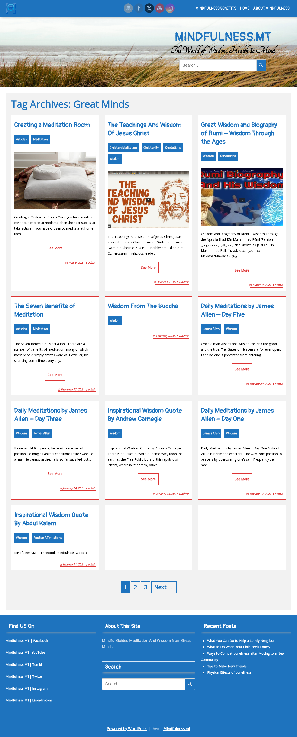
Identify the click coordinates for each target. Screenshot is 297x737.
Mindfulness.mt (176, 728)
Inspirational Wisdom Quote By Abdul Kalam (51, 519)
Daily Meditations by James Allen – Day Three (50, 415)
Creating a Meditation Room (52, 125)
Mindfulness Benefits (216, 8)
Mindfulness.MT (223, 37)
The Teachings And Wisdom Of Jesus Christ (144, 129)
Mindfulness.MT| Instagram (27, 688)
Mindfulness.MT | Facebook (27, 640)
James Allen (211, 329)
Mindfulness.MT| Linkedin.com (29, 700)
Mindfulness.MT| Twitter (24, 676)
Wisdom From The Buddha (143, 306)
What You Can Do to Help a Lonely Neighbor (240, 640)
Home (244, 8)
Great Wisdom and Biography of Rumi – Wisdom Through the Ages (239, 133)
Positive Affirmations (47, 538)
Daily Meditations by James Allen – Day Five (237, 310)
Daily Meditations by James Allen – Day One (237, 415)
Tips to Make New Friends (227, 666)
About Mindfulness (271, 8)
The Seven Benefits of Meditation (45, 310)
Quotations (173, 148)
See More (55, 248)
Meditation (40, 139)
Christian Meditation (123, 148)
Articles (21, 139)
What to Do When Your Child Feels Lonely (238, 647)
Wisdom (115, 159)
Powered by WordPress (127, 728)
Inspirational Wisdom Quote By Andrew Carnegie (145, 415)
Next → (164, 587)
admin (92, 263)
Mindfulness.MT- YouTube (25, 652)
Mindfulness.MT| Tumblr (24, 664)
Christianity (151, 148)
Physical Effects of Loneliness (229, 672)
